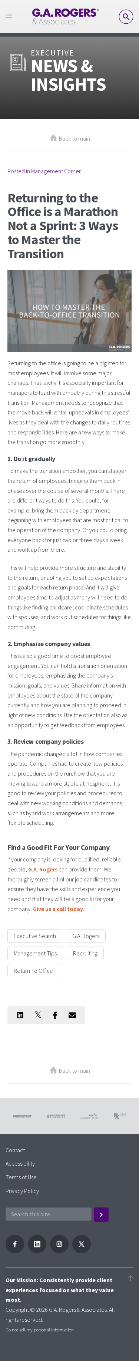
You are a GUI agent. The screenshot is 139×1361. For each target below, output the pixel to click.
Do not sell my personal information (40, 1330)
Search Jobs (126, 16)
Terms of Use (21, 1177)
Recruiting (85, 953)
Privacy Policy (22, 1190)
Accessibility (20, 1163)
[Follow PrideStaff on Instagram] (59, 1251)
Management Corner (56, 171)
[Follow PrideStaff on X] (81, 1251)
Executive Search (35, 936)
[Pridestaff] (65, 16)
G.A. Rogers (85, 936)
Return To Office (33, 970)
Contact (15, 1150)
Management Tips (35, 953)
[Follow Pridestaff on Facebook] (15, 1251)
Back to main (74, 138)
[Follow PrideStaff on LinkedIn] (37, 1251)
